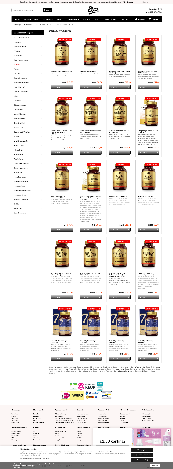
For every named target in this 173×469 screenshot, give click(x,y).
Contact (80, 410)
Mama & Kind (18, 127)
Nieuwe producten (84, 427)
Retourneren (37, 418)
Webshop (17, 64)
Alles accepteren (142, 450)
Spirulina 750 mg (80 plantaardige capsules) (146, 274)
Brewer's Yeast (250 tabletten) (61, 71)
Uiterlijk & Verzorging (21, 141)
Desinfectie (37, 440)
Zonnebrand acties (20, 213)
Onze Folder (15, 420)
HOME (17, 19)
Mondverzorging (19, 118)
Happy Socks (59, 440)
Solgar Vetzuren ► (148, 369)
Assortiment (28, 24)
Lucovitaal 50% (59, 438)
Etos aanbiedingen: (19, 445)
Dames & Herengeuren (21, 163)
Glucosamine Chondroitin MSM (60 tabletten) (90, 131)
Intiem (16, 96)
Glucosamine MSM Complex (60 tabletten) (147, 72)
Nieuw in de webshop (128, 410)
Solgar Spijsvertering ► (133, 369)
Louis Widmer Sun (20, 114)
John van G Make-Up (21, 199)
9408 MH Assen (82, 418)
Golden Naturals (125, 414)
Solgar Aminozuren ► (56, 367)
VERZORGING (73, 19)
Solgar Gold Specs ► (142, 371)
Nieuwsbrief (15, 422)
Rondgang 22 (81, 416)
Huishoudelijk (18, 154)
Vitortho (122, 418)
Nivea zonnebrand (20, 195)
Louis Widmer (18, 109)
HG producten (18, 150)
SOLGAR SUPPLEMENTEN (44, 24)
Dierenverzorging (20, 105)
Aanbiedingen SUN (20, 46)
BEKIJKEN (57, 87)
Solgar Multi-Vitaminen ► (116, 369)
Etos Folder (18, 55)
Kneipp (57, 433)
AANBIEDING (48, 19)
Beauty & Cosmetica (20, 78)
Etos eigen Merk (19, 123)
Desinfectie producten (21, 60)
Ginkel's (122, 416)
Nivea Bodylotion (20, 177)
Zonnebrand (18, 172)
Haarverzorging (16, 431)
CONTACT (126, 19)
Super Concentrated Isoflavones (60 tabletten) (60, 197)
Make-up (17, 136)
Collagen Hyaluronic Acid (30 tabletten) (148, 131)
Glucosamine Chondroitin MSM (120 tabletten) (119, 131)
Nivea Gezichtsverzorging (22, 190)
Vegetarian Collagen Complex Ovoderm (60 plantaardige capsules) (90, 197)
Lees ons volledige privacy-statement (30, 458)
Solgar (35, 436)
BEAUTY (60, 19)
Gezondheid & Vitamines (22, 132)
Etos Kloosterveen (83, 414)
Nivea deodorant (19, 186)
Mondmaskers (60, 427)
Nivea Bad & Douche (21, 181)
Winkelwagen (16, 414)
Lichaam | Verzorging (21, 91)
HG (34, 431)
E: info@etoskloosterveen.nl (64, 420)
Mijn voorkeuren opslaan (142, 455)
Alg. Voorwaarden (61, 410)
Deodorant (17, 100)
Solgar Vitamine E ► (71, 369)
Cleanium (79, 433)
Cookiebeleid (59, 416)
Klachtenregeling (38, 422)
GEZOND (86, 19)
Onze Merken (102, 414)
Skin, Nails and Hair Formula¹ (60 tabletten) (61, 274)
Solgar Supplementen (21, 168)
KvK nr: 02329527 (82, 422)
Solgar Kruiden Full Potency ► (103, 371)
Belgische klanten (103, 418)
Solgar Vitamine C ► (56, 369)
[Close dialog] (168, 430)
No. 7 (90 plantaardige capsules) (117, 341)
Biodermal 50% (146, 416)
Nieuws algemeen (103, 422)
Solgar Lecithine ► (85, 371)
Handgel (36, 427)
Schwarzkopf (146, 414)
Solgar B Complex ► (153, 367)
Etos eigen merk (17, 440)
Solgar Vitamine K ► (85, 369)
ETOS (36, 19)
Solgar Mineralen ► (100, 369)
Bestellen (36, 414)
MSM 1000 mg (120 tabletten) (148, 196)
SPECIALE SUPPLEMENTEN (65, 24)
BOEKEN (27, 19)
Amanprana (80, 440)
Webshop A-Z (103, 410)
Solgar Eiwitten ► (70, 367)
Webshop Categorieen (26, 33)
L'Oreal (57, 436)
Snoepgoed (18, 208)
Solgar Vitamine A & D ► (85, 367)
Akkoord (155, 466)
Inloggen (145, 2)
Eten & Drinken (19, 145)
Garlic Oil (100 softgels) (88, 71)
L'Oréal (35, 438)
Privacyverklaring (60, 414)
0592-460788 (81, 420)
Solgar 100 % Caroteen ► (122, 367)
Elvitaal (122, 420)
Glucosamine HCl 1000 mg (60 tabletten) (119, 72)
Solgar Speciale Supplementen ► (67, 371)
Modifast (36, 433)
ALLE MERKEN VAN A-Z (22, 37)
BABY (97, 19)
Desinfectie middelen (19, 427)
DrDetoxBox (124, 422)
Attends (79, 436)
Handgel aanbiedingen (21, 82)
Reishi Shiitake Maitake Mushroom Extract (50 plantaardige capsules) (117, 274)
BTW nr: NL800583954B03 (63, 418)
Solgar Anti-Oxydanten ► (103, 367)
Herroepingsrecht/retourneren (64, 422)
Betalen (14, 416)
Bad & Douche (16, 433)
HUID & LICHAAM (110, 19)
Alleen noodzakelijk (142, 460)
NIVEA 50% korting (148, 420)
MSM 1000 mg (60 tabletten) (118, 196)
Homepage (17, 24)
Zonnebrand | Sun (60, 431)
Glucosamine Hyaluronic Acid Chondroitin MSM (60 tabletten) (61, 132)
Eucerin (79, 431)
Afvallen (17, 51)
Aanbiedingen (18, 159)
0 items (155, 19)
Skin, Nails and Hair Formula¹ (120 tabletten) (90, 274)
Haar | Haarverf (19, 87)
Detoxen (17, 73)
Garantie (36, 420)
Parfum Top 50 (146, 418)
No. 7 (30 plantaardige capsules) (59, 341)
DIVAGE (79, 438)
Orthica (16, 204)
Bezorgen (36, 416)
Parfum (16, 69)
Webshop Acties (148, 410)
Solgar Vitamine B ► (138, 367)
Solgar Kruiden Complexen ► (124, 371)
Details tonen (46, 458)
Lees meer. (16, 467)
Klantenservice (38, 410)
